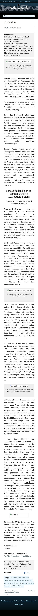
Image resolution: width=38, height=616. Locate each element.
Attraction (7, 580)
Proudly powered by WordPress (10, 601)
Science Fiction (18, 586)
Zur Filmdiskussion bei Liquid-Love (17, 556)
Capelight (13, 580)
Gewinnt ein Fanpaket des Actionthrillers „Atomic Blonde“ (11, 592)
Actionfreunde (19, 7)
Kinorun (16, 583)
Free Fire (30, 591)
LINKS (20, 1)
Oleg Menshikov (25, 583)
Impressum (27, 1)
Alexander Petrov (23, 578)
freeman (8, 27)
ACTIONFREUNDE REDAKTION (9, 1)
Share (28, 573)
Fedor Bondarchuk (23, 580)
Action (15, 578)
